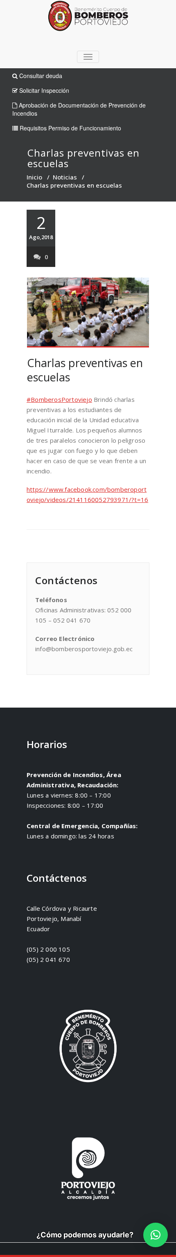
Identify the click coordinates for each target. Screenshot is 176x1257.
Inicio (34, 177)
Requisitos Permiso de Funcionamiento (69, 128)
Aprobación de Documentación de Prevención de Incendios (79, 109)
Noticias (65, 177)
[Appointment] (88, 18)
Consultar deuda (40, 76)
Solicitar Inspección (43, 90)
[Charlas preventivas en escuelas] (88, 312)
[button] (155, 1235)
